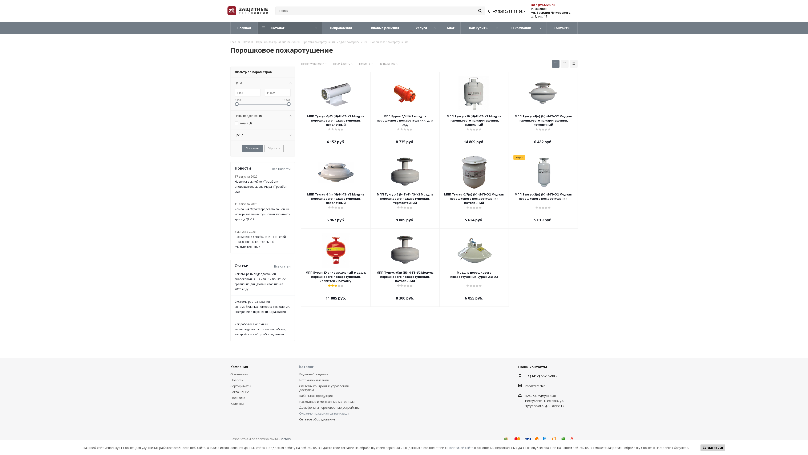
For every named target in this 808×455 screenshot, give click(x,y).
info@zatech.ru (535, 386)
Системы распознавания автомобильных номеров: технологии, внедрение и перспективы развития (262, 307)
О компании (239, 374)
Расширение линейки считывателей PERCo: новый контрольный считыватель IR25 (260, 242)
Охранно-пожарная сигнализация (324, 413)
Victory (286, 439)
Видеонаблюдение (313, 374)
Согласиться (713, 448)
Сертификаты (240, 386)
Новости (236, 380)
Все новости (281, 169)
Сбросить (274, 148)
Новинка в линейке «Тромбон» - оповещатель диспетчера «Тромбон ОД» (261, 186)
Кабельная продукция (316, 395)
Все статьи (282, 266)
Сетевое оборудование (317, 419)
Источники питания (314, 380)
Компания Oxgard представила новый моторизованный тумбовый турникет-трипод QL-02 (262, 214)
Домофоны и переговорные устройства (329, 407)
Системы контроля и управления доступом (324, 388)
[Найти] (480, 11)
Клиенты (237, 403)
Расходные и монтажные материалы (327, 401)
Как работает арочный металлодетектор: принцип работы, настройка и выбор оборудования (260, 329)
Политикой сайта (460, 448)
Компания (239, 366)
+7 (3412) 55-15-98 (507, 11)
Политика (237, 398)
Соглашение (239, 392)
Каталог (306, 366)
